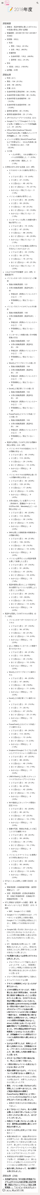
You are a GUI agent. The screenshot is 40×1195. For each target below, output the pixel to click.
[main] (20, 9)
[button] (2, 3)
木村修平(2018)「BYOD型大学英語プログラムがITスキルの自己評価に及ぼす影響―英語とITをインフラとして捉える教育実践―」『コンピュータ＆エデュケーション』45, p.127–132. (20, 1184)
